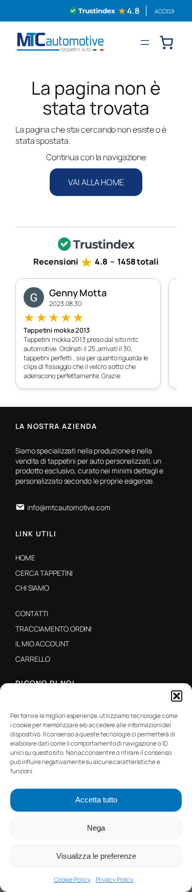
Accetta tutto (96, 799)
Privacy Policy (115, 879)
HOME (25, 557)
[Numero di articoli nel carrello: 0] (166, 42)
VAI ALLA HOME (96, 182)
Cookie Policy (72, 879)
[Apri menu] (145, 42)
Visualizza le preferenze (96, 856)
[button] (177, 696)
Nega (96, 827)
